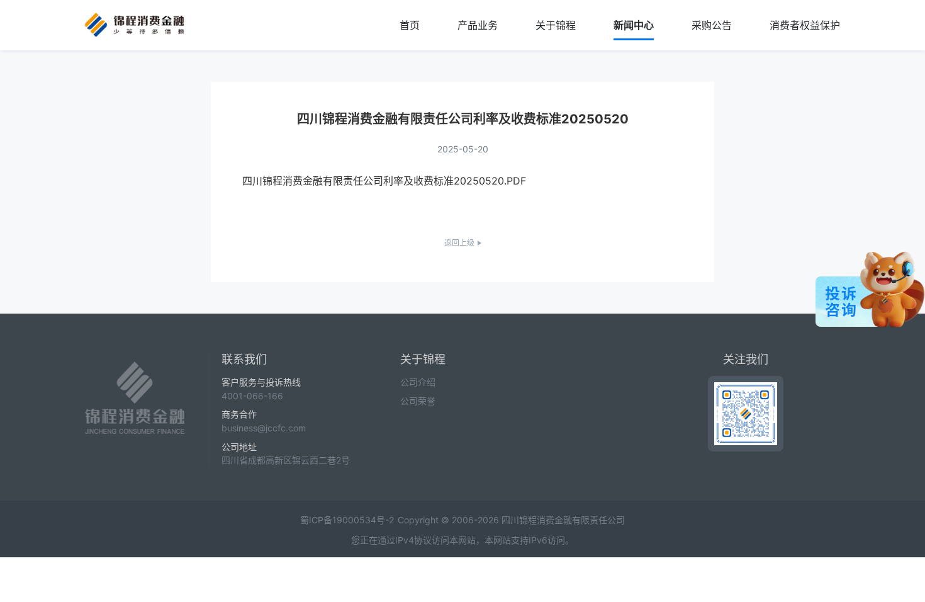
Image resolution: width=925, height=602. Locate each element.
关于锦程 (555, 25)
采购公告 (712, 25)
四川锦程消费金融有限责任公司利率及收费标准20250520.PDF (384, 180)
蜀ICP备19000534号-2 (347, 519)
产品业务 (477, 25)
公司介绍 (417, 382)
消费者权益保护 (805, 25)
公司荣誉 (417, 400)
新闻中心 (634, 25)
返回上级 (459, 242)
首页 (410, 25)
